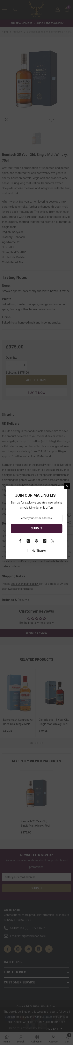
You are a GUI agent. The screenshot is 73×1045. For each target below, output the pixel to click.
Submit (36, 528)
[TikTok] (45, 541)
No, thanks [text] (39, 550)
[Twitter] (53, 541)
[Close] (67, 486)
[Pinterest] (37, 541)
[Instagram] (28, 541)
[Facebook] (20, 541)
